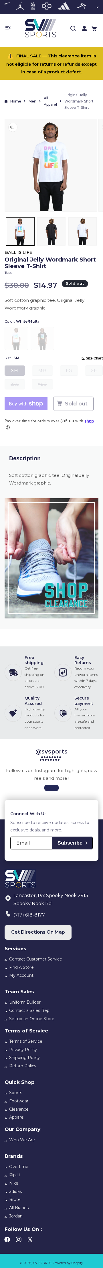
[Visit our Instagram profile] (51, 788)
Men (32, 101)
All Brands (19, 1207)
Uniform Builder (25, 1002)
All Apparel (50, 101)
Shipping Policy (24, 1057)
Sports (15, 1092)
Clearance (19, 1109)
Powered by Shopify (67, 1263)
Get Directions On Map (38, 932)
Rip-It (14, 1174)
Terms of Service (25, 1041)
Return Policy (22, 1065)
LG (72, 372)
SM (18, 372)
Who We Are (22, 1139)
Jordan (16, 1216)
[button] (94, 28)
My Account (21, 975)
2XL (18, 385)
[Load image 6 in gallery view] (82, 231)
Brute (15, 1199)
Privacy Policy (23, 1049)
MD (45, 372)
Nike (13, 1183)
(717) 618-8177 (29, 915)
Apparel (16, 1117)
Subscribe (70, 843)
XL (97, 372)
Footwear (18, 1101)
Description (25, 458)
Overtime (18, 1166)
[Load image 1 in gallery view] (20, 231)
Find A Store (21, 967)
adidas (15, 1191)
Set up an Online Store (31, 1018)
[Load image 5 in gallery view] (51, 231)
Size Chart (94, 358)
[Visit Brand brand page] (20, 7)
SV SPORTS (42, 1263)
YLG (45, 385)
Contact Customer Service (35, 959)
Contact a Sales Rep (29, 1010)
